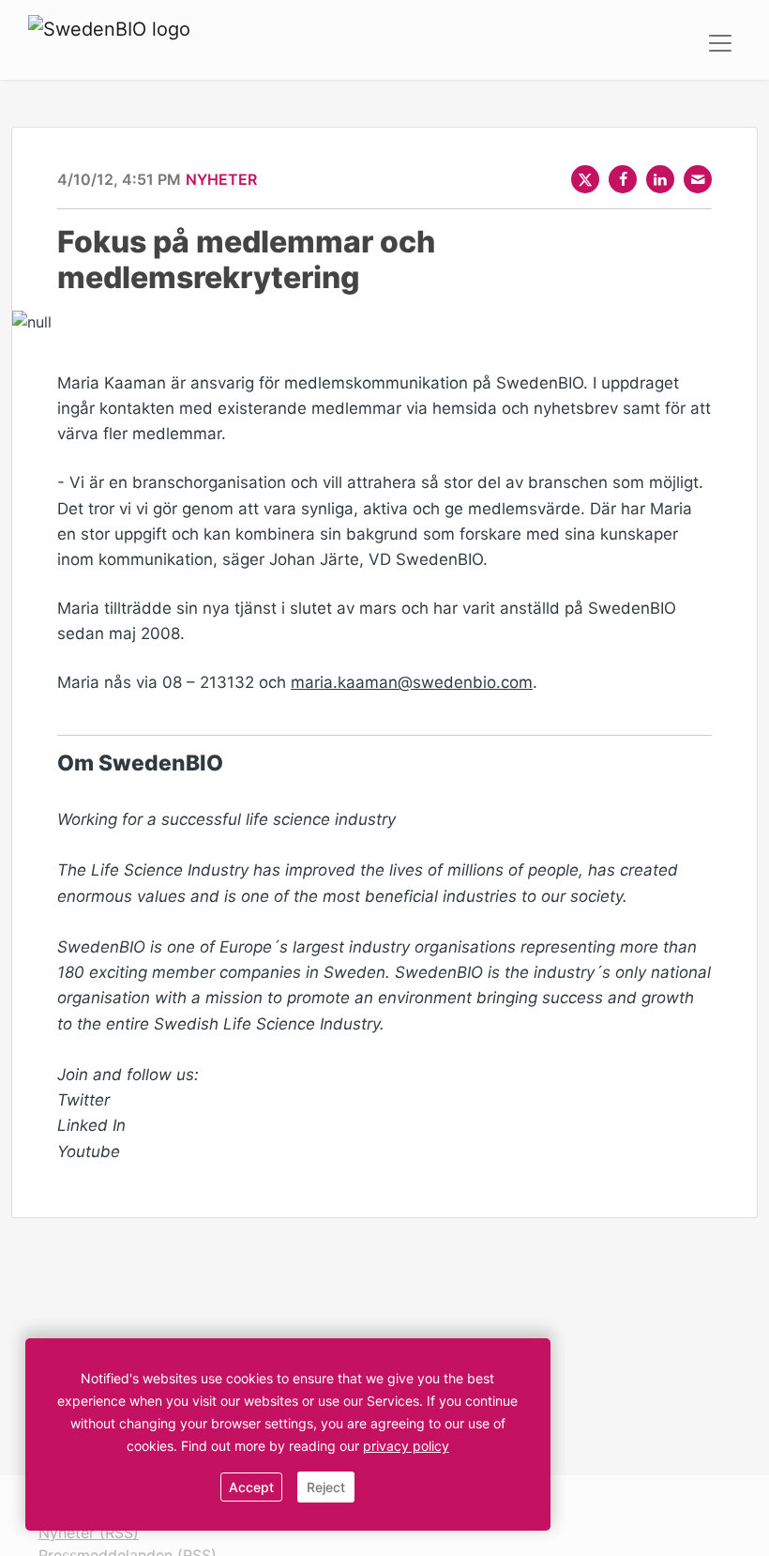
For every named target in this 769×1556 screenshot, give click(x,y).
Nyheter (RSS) (88, 1532)
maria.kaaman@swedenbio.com (412, 682)
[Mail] (698, 179)
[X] (585, 179)
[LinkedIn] (660, 179)
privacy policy (406, 1446)
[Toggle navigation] (720, 43)
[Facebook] (623, 179)
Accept (251, 1487)
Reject (326, 1487)
